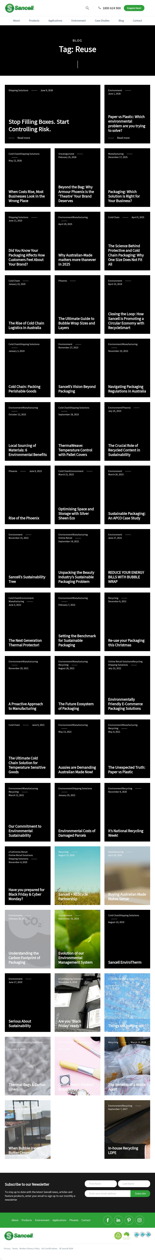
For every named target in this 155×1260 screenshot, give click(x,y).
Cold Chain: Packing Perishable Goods (24, 388)
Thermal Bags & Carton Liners (27, 1087)
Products (34, 20)
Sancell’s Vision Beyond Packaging (77, 388)
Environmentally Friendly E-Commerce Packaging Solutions (125, 704)
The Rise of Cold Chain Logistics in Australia (26, 325)
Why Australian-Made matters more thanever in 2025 (77, 260)
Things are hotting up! (126, 1025)
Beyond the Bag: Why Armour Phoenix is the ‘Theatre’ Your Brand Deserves (76, 193)
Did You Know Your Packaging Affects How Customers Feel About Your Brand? (27, 257)
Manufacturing (116, 153)
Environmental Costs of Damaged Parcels (76, 833)
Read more (23, 137)
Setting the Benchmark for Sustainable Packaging (77, 640)
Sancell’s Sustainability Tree (27, 579)
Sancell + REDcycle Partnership (73, 896)
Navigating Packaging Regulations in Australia (127, 388)
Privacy (7, 1248)
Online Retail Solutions (120, 661)
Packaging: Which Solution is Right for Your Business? (124, 196)
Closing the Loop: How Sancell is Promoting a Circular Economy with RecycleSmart (126, 320)
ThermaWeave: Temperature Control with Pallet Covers (75, 450)
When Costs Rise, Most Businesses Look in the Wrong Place (27, 196)
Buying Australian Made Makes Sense (127, 896)
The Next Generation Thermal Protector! (25, 642)
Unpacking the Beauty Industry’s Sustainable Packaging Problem (76, 577)
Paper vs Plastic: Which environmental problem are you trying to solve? (126, 123)
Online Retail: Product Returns (76, 1087)
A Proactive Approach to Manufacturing (26, 706)
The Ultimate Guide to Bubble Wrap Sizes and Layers (76, 323)
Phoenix (62, 280)
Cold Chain (14, 153)
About (16, 20)
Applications (55, 20)
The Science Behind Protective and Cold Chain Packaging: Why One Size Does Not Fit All (126, 255)
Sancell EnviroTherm (125, 962)
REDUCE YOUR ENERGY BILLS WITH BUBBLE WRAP (126, 577)
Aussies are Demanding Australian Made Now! (77, 769)
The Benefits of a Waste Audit (127, 1087)
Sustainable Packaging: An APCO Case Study (127, 515)
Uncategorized (66, 153)
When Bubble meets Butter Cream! (25, 1150)
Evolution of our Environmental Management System (75, 958)
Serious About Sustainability (20, 1023)
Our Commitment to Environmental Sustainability (25, 831)
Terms (15, 1248)
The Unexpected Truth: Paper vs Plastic (126, 769)
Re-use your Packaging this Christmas (126, 642)
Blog (121, 20)
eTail (11, 851)
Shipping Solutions (18, 90)
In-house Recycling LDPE (123, 1150)
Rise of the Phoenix (24, 518)
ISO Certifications (49, 1248)
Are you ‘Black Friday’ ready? (69, 1023)
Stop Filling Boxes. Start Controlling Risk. (39, 125)
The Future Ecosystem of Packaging (76, 706)
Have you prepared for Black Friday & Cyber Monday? (27, 894)
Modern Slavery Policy (29, 1248)
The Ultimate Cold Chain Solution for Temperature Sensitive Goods (27, 765)
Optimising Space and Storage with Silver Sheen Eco (76, 513)
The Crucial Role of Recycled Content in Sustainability (124, 450)
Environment (78, 20)
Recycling (113, 597)
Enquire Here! (134, 8)
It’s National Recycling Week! (125, 833)
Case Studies (102, 20)
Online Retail (65, 537)
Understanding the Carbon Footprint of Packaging (24, 958)
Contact (137, 20)
